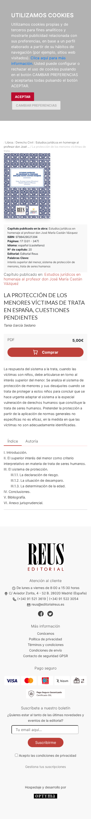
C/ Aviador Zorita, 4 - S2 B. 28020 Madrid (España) (48, 593)
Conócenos (45, 633)
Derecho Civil (24, 142)
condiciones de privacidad (56, 755)
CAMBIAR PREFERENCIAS (36, 105)
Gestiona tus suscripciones (45, 767)
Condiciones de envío (45, 650)
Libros (9, 142)
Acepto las (47, 755)
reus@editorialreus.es (48, 604)
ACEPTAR (22, 97)
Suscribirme (45, 742)
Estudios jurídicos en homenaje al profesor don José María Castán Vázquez (43, 279)
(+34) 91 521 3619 (31, 599)
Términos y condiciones (45, 645)
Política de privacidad (45, 639)
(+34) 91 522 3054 (63, 599)
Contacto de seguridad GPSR (45, 656)
